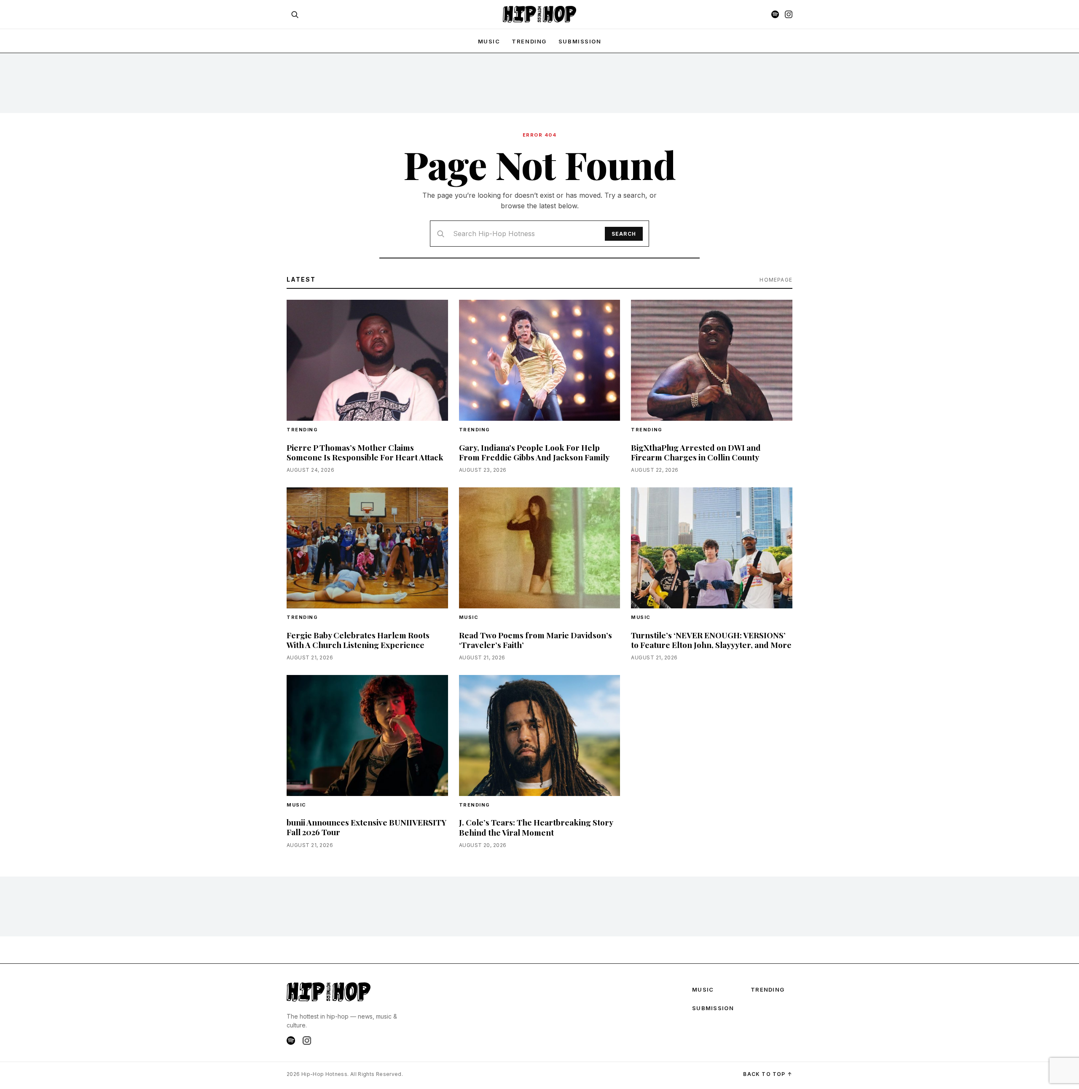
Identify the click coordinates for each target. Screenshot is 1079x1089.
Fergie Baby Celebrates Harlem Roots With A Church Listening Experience (358, 639)
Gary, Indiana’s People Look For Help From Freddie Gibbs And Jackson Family (534, 452)
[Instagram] (788, 14)
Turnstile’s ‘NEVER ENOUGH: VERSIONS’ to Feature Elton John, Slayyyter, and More (711, 639)
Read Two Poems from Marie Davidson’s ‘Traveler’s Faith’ (535, 639)
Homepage (776, 280)
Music (469, 617)
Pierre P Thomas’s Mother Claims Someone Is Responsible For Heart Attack (365, 452)
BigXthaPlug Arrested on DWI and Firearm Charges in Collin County (696, 452)
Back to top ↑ (767, 1074)
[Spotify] (775, 14)
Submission (579, 41)
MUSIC (489, 41)
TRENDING (529, 41)
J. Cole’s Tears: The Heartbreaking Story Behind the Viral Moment (536, 827)
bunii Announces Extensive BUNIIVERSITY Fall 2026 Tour (366, 827)
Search (624, 234)
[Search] (295, 14)
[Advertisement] (539, 83)
